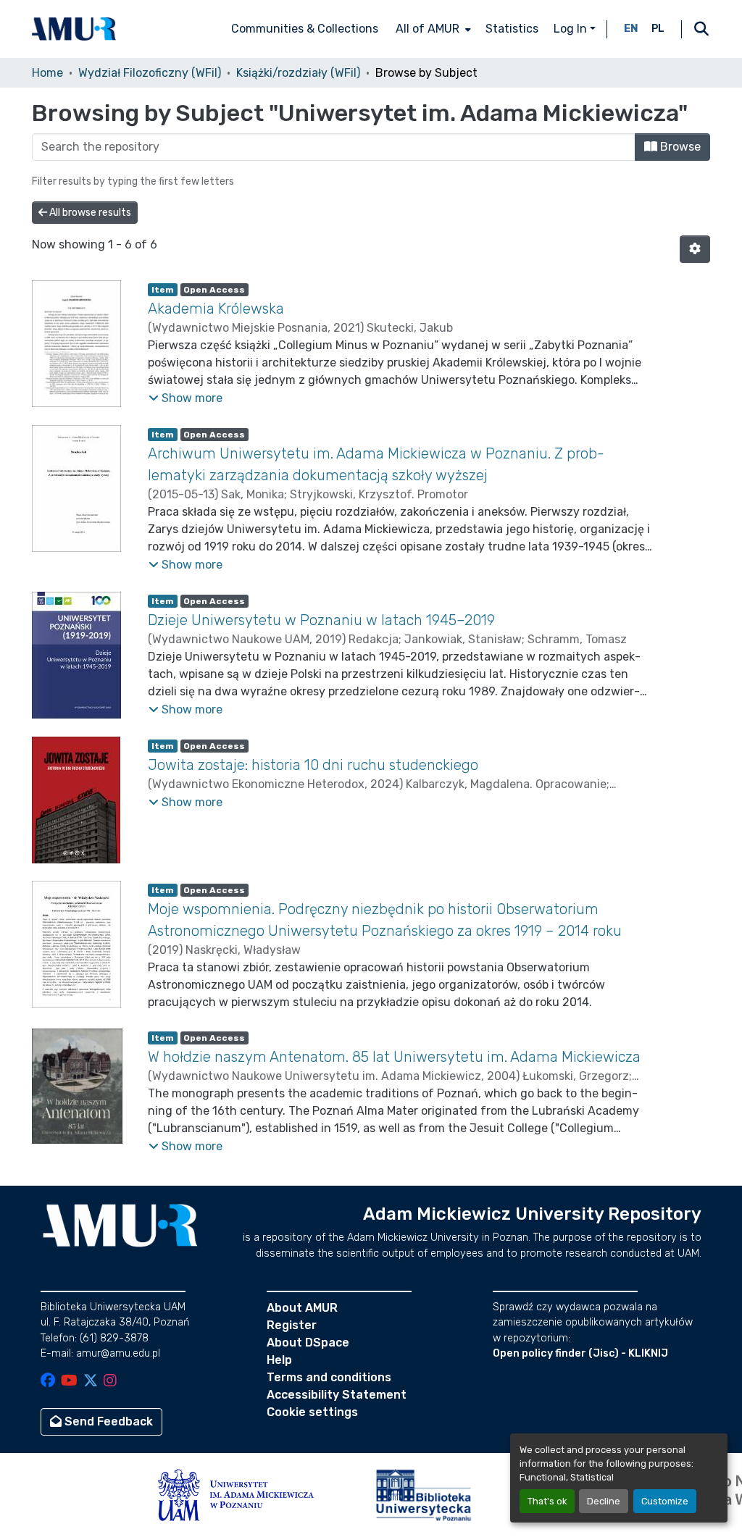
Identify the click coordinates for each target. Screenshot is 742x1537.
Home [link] (47, 73)
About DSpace (308, 1342)
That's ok (547, 1501)
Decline (603, 1501)
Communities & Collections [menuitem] (304, 28)
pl (657, 28)
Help (279, 1360)
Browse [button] (679, 147)
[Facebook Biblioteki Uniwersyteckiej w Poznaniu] (48, 1382)
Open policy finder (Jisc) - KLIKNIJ (580, 1353)
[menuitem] (432, 29)
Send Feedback (107, 1421)
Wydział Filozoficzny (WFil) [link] (149, 73)
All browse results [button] (89, 212)
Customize (664, 1501)
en (631, 28)
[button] (74, 29)
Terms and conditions (329, 1377)
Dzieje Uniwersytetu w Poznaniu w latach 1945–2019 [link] (321, 620)
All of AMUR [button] (427, 28)
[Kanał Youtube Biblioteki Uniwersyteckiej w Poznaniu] (69, 1382)
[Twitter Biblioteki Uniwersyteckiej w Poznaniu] (90, 1382)
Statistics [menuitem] (511, 28)
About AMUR (302, 1308)
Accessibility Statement (337, 1395)
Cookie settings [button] (312, 1412)
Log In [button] (572, 28)
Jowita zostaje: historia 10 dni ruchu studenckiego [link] (313, 765)
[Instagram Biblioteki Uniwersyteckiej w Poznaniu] (110, 1382)
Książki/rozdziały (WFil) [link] (298, 73)
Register (292, 1325)
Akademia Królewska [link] (216, 308)
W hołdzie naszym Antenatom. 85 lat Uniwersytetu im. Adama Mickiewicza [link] (394, 1056)
